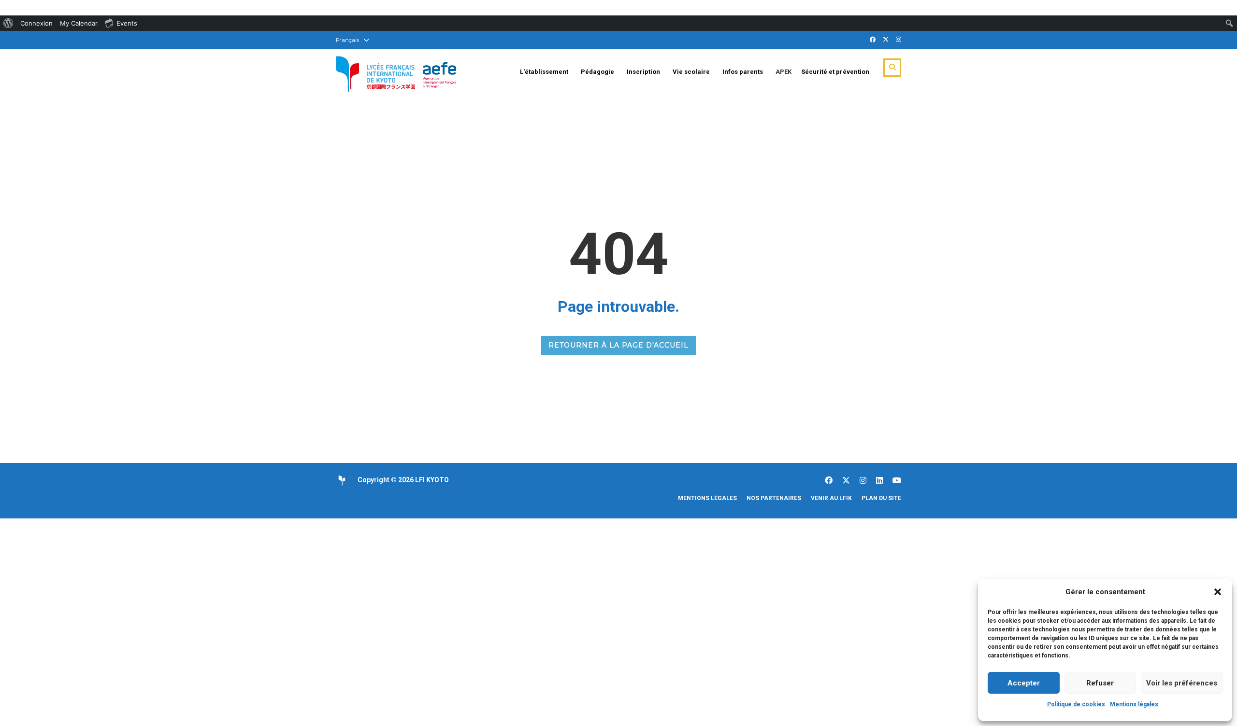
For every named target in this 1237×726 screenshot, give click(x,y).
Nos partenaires (774, 498)
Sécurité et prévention (835, 71)
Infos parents (742, 71)
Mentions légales (1134, 704)
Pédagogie (597, 71)
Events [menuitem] (126, 23)
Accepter (1023, 683)
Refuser (1100, 683)
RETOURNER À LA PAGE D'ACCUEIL (618, 345)
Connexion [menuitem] (36, 23)
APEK (783, 71)
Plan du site (881, 498)
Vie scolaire (691, 71)
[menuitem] (8, 23)
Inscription (643, 71)
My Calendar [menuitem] (79, 23)
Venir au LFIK (831, 498)
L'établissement (544, 71)
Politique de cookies (1076, 704)
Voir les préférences (1181, 683)
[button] (1218, 592)
